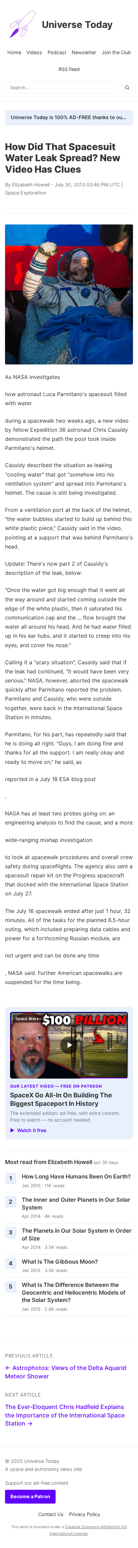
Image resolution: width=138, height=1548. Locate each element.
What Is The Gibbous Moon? (60, 1261)
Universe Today (77, 24)
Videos (34, 52)
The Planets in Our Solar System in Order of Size (77, 1234)
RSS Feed (69, 69)
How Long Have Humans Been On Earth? (76, 1176)
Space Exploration (25, 193)
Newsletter (84, 52)
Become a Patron (30, 1496)
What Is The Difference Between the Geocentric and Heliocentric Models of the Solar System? (73, 1292)
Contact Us (51, 1514)
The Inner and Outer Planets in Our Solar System (76, 1203)
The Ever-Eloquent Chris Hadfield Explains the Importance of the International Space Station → (65, 1415)
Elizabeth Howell (31, 184)
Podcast (57, 52)
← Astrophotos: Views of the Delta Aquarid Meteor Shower (65, 1372)
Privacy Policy (84, 1514)
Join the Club (116, 52)
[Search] (127, 87)
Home (14, 52)
